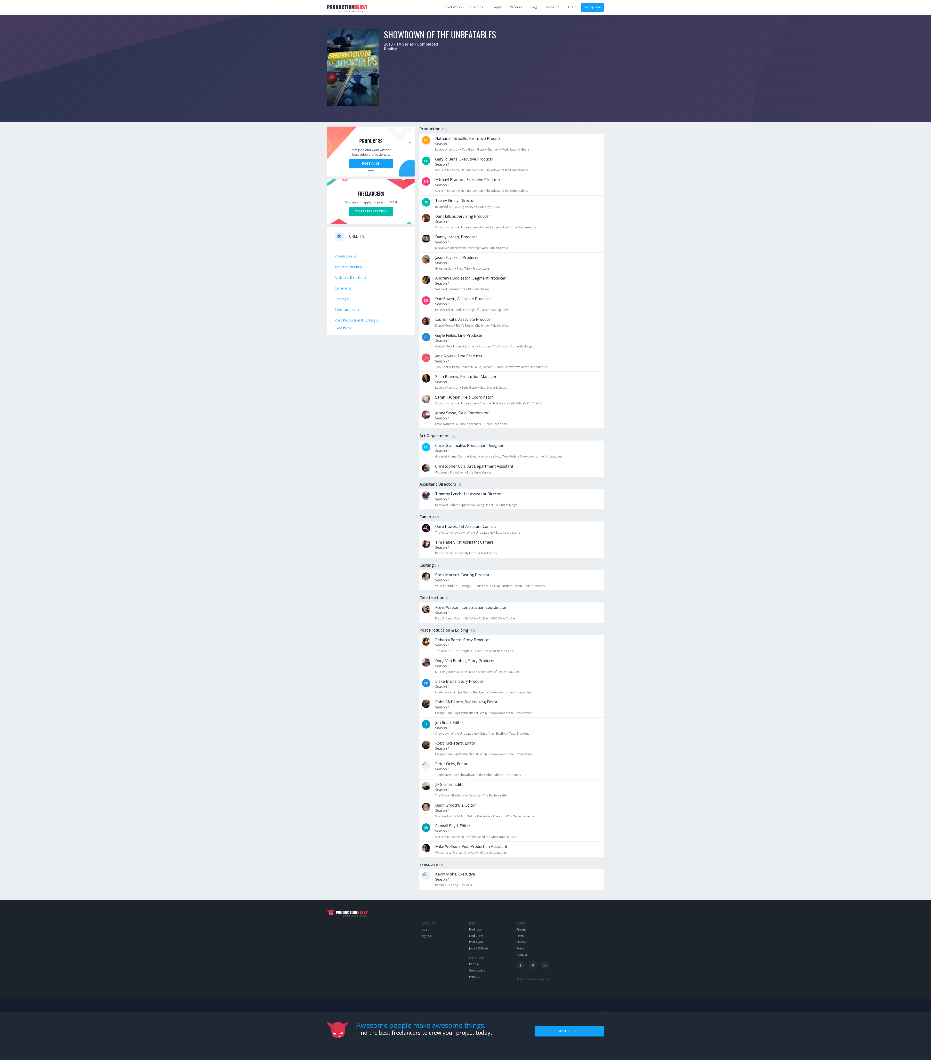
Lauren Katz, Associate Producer (463, 319)
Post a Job (552, 7)
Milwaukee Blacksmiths (450, 248)
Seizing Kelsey (463, 207)
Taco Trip (463, 268)
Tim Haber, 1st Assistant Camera (464, 542)
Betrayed (441, 505)
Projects (474, 977)
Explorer (484, 346)
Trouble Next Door (493, 403)
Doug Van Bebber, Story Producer (465, 660)
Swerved (441, 289)
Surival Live (469, 387)
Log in (572, 7)
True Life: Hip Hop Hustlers (493, 586)
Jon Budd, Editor (449, 722)
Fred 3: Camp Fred (448, 618)
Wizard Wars (500, 325)
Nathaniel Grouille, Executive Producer (469, 138)
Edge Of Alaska (478, 310)
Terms (520, 936)
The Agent (479, 692)
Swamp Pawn (500, 310)
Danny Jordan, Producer (456, 237)
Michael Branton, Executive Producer (467, 179)
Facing (453, 885)
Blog (533, 7)
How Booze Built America (519, 227)
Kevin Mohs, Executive (455, 874)
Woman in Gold (460, 289)
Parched (441, 885)
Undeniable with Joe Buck (452, 692)
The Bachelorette (495, 795)
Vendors (516, 7)
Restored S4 (443, 207)
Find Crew (476, 936)
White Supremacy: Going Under (471, 505)
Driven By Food (465, 553)
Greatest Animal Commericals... (456, 456)
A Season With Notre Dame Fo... (514, 816)
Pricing (521, 929)
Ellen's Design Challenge (472, 325)
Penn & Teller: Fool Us (450, 310)
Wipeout (441, 472)
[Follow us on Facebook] (520, 965)
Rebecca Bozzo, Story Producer (462, 639)
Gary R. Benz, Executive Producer (464, 159)
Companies (477, 970)
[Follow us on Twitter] (533, 965)
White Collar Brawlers (530, 586)
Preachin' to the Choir (499, 651)
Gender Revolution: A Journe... (455, 346)
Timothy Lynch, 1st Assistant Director (468, 494)
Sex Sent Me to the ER (449, 170)
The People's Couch (467, 651)
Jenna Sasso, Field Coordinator (462, 413)
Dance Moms (444, 325)
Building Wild (499, 248)
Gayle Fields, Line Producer (459, 335)
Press (520, 948)
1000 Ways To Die (475, 618)
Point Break (481, 289)
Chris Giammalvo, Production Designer (469, 445)
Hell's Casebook (495, 424)
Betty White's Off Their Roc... (528, 403)
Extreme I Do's (465, 672)
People (496, 7)
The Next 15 (443, 651)
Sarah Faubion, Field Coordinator (464, 397)
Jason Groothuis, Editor (455, 805)
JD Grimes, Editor (450, 784)
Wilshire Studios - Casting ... (454, 586)
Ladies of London (447, 149)
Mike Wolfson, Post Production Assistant (471, 846)
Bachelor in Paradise (466, 795)
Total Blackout (519, 733)
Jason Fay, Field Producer (457, 257)
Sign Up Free (592, 7)
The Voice (442, 532)
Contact (521, 955)
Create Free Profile (371, 211)
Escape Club (443, 713)
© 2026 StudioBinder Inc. (533, 979)
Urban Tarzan (489, 227)
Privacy (521, 942)
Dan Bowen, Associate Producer (463, 298)
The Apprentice (471, 424)
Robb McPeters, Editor (455, 743)
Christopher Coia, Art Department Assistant (474, 466)
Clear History (488, 553)
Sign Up (427, 936)
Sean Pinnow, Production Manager (466, 376)
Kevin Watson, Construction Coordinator (471, 607)
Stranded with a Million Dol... (454, 816)
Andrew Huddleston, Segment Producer (470, 278)
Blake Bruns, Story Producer (460, 681)
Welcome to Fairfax (448, 853)
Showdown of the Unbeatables (507, 170)
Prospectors (481, 268)
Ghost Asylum (444, 268)
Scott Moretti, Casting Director (462, 575)
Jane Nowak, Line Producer (458, 356)
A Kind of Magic (506, 505)
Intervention (474, 170)
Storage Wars (478, 248)
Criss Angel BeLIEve (493, 733)
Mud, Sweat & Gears (515, 149)
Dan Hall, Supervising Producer (462, 216)
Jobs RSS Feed (478, 948)
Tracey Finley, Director (455, 200)
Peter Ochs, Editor (451, 763)
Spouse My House (488, 207)
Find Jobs (476, 7)
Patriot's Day (444, 553)
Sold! (514, 837)
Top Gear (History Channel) (480, 149)
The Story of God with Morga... (514, 346)
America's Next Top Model (499, 456)
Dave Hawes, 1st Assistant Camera (465, 526)
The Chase (442, 795)
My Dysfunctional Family (471, 713)
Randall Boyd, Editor (452, 825)
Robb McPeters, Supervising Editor (466, 702)
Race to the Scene (508, 532)
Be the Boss (513, 775)
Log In (426, 929)
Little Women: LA (446, 424)
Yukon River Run (446, 775)
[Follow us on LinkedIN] (545, 965)
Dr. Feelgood (444, 672)
